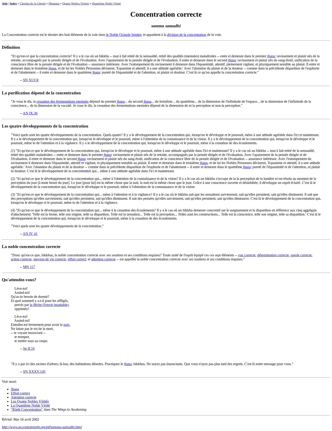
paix (66, 325)
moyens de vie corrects (49, 259)
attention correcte (103, 259)
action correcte (21, 259)
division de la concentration (186, 35)
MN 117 (29, 267)
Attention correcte (23, 397)
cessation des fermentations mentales (63, 101)
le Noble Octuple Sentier (123, 35)
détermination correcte (273, 255)
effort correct (77, 259)
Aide (5, 3)
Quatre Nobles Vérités (75, 3)
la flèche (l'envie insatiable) (49, 305)
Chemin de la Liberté (33, 3)
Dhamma (54, 3)
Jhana (15, 389)
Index (13, 3)
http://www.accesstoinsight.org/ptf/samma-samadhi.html (42, 427)
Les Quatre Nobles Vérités (30, 401)
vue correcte (246, 255)
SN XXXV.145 (34, 371)
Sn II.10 (29, 348)
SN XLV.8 (30, 80)
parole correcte (301, 255)
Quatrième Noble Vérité (106, 3)
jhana (270, 56)
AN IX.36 (30, 113)
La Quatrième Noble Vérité (30, 405)
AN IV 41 (30, 234)
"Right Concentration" (27, 409)
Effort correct (20, 393)
